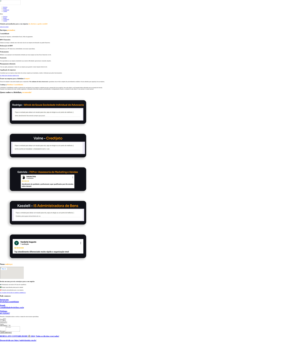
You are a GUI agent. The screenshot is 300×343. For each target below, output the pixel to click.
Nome (1, 319)
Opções (2, 324)
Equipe (5, 8)
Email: (12, 306)
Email (1, 321)
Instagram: (9, 301)
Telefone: (5, 312)
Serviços (5, 7)
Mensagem (3, 331)
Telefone (2, 322)
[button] (150, 14)
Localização (6, 10)
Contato (5, 11)
